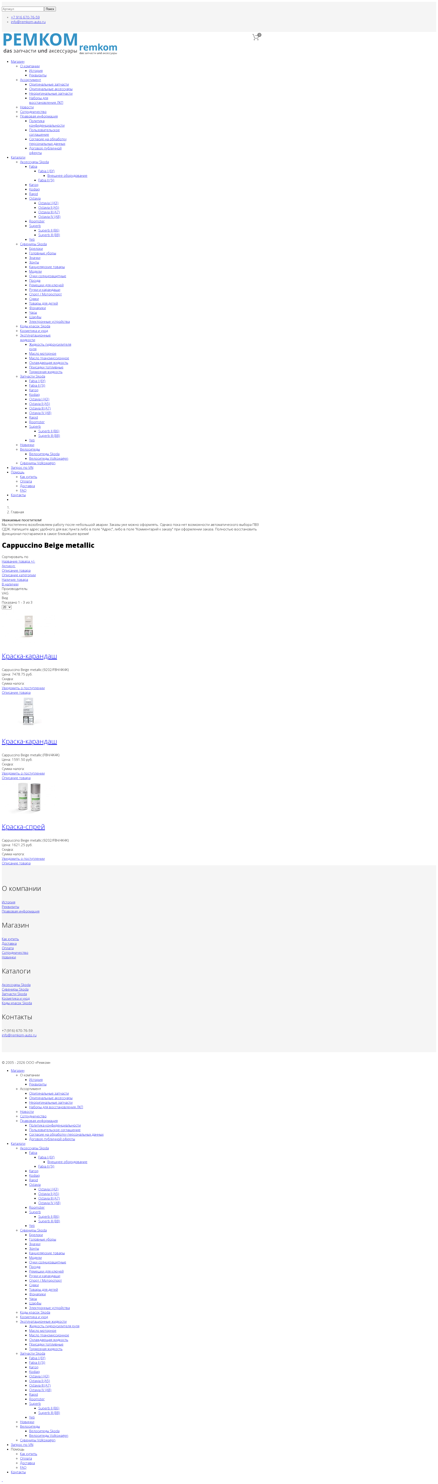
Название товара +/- (18, 561)
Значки (34, 257)
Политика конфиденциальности (47, 123)
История (36, 70)
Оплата (26, 481)
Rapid (33, 193)
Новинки (27, 444)
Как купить (28, 476)
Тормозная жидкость (46, 371)
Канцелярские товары (47, 266)
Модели (35, 271)
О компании (30, 66)
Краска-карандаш (29, 655)
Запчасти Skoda (32, 376)
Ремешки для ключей (46, 285)
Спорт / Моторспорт (45, 294)
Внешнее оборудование (67, 175)
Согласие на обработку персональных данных (48, 141)
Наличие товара (15, 579)
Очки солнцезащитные (47, 276)
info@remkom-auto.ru (28, 21)
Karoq (33, 184)
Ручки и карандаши (44, 289)
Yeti (32, 239)
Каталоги (18, 157)
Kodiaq (34, 189)
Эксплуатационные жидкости (43, 1321)
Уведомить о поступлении (23, 688)
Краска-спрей (23, 826)
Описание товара (16, 570)
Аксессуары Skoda (34, 161)
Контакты (18, 495)
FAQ (23, 490)
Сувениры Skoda (33, 244)
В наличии (10, 584)
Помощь (17, 472)
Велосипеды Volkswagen (48, 458)
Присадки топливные (46, 367)
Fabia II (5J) (46, 180)
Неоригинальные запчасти (51, 93)
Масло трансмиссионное (49, 358)
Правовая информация (39, 116)
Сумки (34, 298)
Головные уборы (42, 253)
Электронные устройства (49, 321)
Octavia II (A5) (48, 207)
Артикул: (9, 565)
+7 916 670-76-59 (25, 17)
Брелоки (36, 248)
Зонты (34, 262)
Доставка (27, 485)
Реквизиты (38, 75)
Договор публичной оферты (52, 1139)
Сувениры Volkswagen (37, 463)
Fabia (33, 166)
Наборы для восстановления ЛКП (46, 100)
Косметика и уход (34, 330)
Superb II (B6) (48, 230)
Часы (33, 312)
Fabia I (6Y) (46, 171)
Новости (27, 107)
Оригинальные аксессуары (51, 88)
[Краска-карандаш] (29, 642)
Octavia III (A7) (49, 212)
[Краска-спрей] (29, 812)
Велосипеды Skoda (44, 453)
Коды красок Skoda (35, 326)
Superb (35, 225)
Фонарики (37, 307)
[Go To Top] (2, 1480)
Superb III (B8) (49, 234)
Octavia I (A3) (48, 203)
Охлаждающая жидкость (48, 362)
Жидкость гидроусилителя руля (54, 1326)
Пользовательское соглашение (44, 132)
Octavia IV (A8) (49, 216)
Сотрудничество (33, 111)
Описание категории (19, 575)
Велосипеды (30, 449)
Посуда (34, 280)
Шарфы (35, 317)
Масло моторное (42, 353)
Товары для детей (43, 303)
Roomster (37, 221)
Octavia (35, 198)
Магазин (17, 61)
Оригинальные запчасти (49, 84)
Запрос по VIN (22, 467)
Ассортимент (30, 79)
